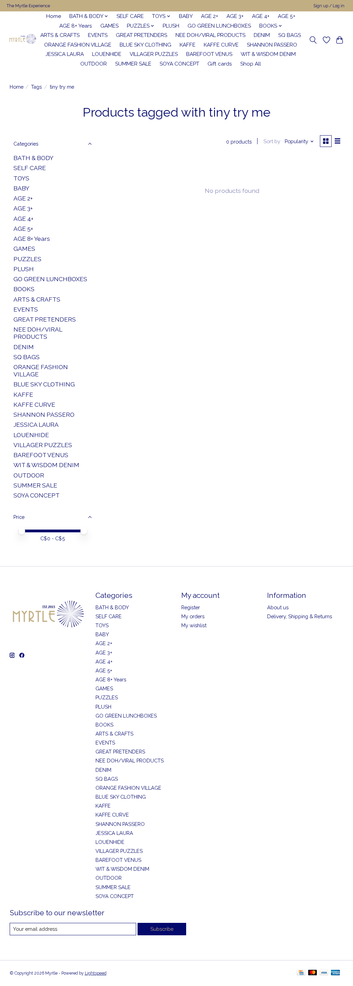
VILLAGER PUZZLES (154, 54)
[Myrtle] (22, 39)
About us (278, 607)
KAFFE (187, 45)
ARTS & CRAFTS (60, 35)
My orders (192, 616)
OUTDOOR (93, 64)
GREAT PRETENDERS (141, 35)
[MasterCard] (312, 973)
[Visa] (324, 973)
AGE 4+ (261, 16)
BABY (186, 16)
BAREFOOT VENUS (209, 54)
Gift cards (220, 64)
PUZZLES (27, 259)
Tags (36, 87)
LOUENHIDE (106, 54)
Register (190, 607)
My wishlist (193, 625)
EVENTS (98, 35)
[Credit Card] (301, 973)
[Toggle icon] (313, 40)
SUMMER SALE (133, 64)
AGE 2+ (209, 16)
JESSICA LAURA (65, 54)
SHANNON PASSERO (272, 45)
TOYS (21, 178)
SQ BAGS (289, 35)
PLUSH (171, 26)
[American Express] (335, 973)
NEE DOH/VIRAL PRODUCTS (210, 35)
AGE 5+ (286, 16)
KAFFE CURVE (221, 45)
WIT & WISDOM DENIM (268, 54)
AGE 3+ (235, 16)
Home (53, 16)
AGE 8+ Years (75, 26)
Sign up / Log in (328, 5)
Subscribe (161, 929)
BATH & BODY (33, 157)
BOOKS (23, 289)
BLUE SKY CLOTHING (145, 45)
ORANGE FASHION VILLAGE (77, 45)
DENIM (262, 35)
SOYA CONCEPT (179, 64)
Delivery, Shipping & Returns (299, 616)
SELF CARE (130, 16)
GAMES (109, 26)
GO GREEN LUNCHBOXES (219, 26)
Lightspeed (96, 973)
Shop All (250, 64)
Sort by (271, 141)
